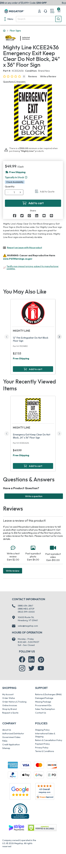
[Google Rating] (20, 791)
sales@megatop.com (28, 625)
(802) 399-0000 (26, 611)
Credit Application (11, 744)
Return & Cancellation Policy (48, 740)
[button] (26, 177)
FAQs (4, 740)
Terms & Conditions (44, 751)
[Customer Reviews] (44, 791)
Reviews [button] (32, 76)
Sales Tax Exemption (45, 709)
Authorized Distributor (13, 733)
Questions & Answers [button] (14, 81)
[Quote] (52, 11)
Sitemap (6, 748)
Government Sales (11, 737)
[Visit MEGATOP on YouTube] (41, 668)
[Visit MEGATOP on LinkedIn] (31, 659)
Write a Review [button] (48, 76)
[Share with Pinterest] (29, 215)
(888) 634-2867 (25, 605)
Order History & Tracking (14, 701)
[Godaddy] (16, 827)
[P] (51, 215)
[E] (44, 215)
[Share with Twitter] (21, 215)
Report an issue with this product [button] (24, 247)
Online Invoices (9, 705)
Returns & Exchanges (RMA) (48, 694)
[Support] (45, 11)
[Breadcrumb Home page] (4, 30)
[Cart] (58, 11)
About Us (6, 729)
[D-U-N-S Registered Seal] (20, 811)
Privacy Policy (41, 747)
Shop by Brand (9, 709)
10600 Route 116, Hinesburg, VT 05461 (28, 619)
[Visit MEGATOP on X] (31, 668)
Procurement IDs (43, 705)
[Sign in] (39, 11)
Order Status (8, 698)
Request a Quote (10, 712)
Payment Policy (42, 744)
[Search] (58, 19)
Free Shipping (21, 358)
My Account (8, 694)
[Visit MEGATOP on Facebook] (22, 659)
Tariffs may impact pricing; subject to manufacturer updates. (33, 267)
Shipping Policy (42, 729)
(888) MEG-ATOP (26, 608)
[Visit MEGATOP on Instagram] (22, 668)
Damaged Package (44, 698)
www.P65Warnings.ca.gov (17, 258)
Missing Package (43, 701)
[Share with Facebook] (14, 215)
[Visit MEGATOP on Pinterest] (41, 659)
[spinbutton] (14, 192)
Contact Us (40, 712)
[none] (9, 19)
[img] (29, 38)
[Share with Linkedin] (36, 215)
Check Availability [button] (14, 182)
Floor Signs (15, 30)
